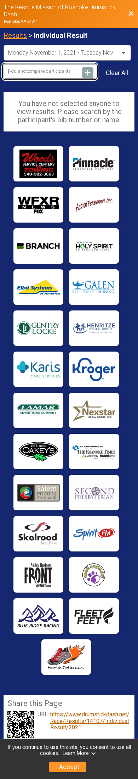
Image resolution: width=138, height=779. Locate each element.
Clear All (117, 73)
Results (15, 35)
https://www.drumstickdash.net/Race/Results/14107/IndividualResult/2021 (90, 721)
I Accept (67, 766)
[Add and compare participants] (87, 72)
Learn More (76, 753)
